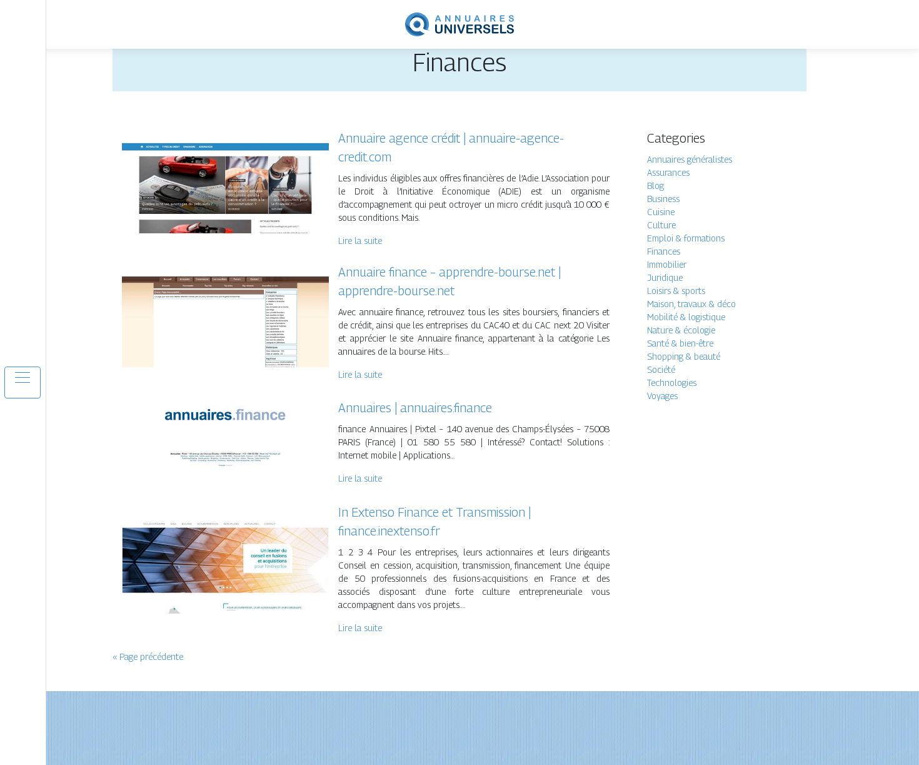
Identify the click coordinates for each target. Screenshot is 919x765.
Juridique (665, 277)
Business (663, 198)
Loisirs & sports (676, 290)
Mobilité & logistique (686, 317)
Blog (655, 185)
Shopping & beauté (683, 356)
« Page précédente (148, 656)
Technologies (671, 382)
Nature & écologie (681, 330)
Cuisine (661, 211)
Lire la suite (360, 240)
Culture (661, 225)
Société (661, 369)
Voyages (662, 395)
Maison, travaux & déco (691, 303)
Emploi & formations (686, 238)
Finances (663, 251)
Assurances (668, 172)
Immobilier (666, 264)
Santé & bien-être (680, 343)
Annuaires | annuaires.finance (415, 407)
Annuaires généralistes (689, 159)
